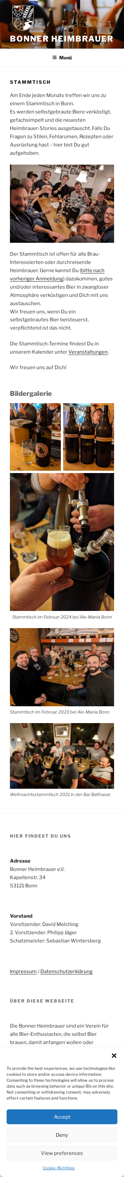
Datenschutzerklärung (66, 971)
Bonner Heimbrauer (62, 39)
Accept (62, 1117)
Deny (62, 1135)
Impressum (23, 971)
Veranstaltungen (88, 352)
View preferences (62, 1153)
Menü (65, 57)
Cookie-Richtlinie (59, 1167)
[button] (114, 1055)
